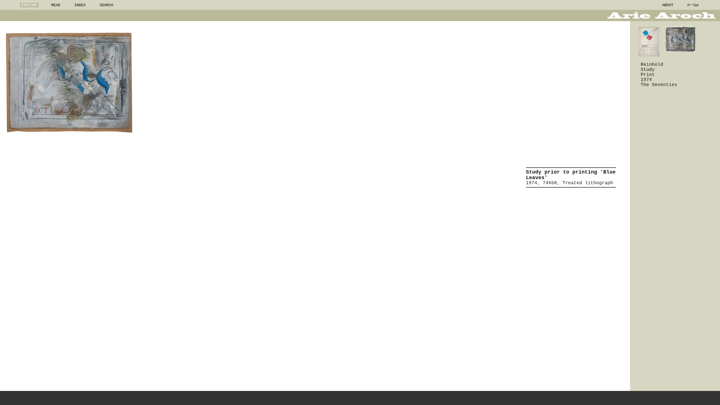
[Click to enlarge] (69, 82)
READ (55, 5)
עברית (693, 5)
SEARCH (106, 5)
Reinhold (652, 64)
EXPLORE (29, 5)
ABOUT (667, 5)
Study (648, 69)
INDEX (80, 5)
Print (648, 74)
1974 (646, 79)
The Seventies (659, 84)
